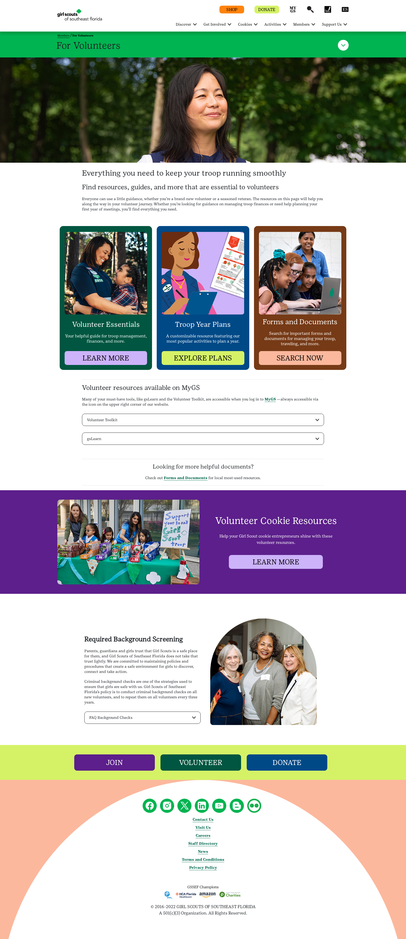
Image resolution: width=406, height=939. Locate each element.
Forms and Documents (185, 478)
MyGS (270, 399)
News (203, 851)
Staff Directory (203, 843)
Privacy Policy (203, 867)
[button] (293, 11)
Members (63, 35)
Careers (203, 835)
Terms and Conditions (203, 859)
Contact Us (203, 819)
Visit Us (203, 827)
